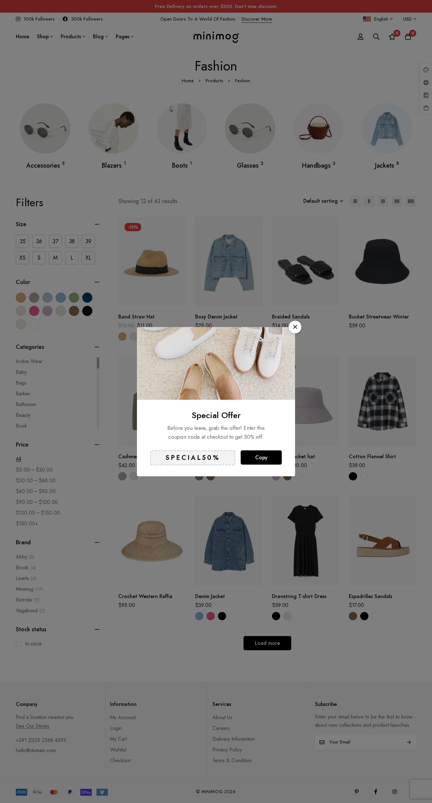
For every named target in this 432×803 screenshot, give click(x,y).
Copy (261, 457)
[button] (295, 327)
